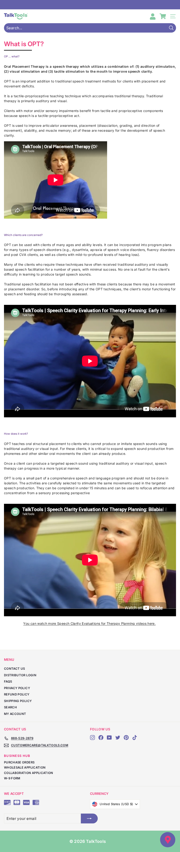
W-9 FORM (12, 778)
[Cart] (162, 16)
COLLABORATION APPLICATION (28, 773)
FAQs (8, 681)
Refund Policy (17, 694)
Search (10, 707)
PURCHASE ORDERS (19, 762)
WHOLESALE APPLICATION (24, 767)
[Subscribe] (89, 818)
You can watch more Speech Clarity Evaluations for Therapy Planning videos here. (89, 623)
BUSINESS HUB (17, 756)
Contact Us (14, 668)
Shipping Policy (18, 701)
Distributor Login (20, 675)
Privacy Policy (17, 688)
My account (15, 714)
